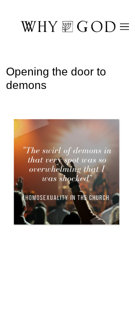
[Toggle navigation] (124, 26)
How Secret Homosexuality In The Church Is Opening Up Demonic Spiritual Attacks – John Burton (67, 121)
